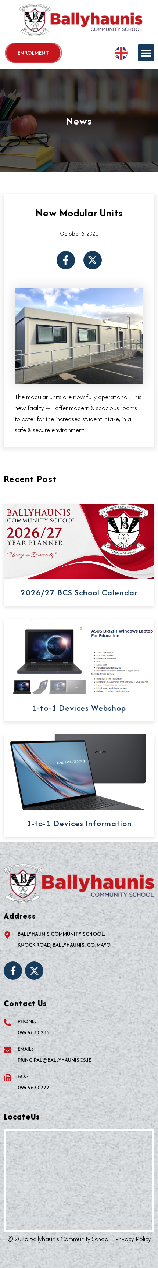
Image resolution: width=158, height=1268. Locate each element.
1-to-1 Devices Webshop (79, 708)
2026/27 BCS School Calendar (79, 592)
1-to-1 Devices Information (79, 823)
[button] (146, 52)
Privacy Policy (133, 1239)
